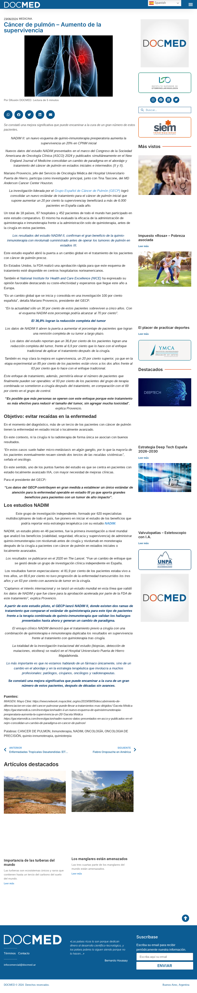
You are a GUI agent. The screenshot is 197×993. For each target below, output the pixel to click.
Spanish (160, 2)
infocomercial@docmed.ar (20, 964)
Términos (10, 953)
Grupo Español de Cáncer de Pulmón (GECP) (87, 191)
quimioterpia (63, 735)
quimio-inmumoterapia (38, 735)
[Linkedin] (168, 100)
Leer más (9, 883)
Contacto (23, 953)
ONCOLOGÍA (94, 731)
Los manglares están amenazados (100, 859)
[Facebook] (161, 100)
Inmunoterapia (62, 731)
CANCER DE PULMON (34, 731)
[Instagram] (153, 100)
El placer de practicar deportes (163, 328)
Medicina (25, 18)
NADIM (78, 731)
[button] (190, 4)
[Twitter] (176, 100)
